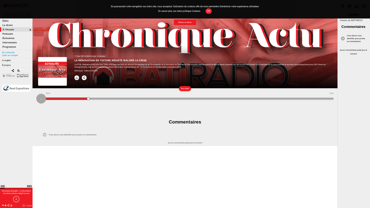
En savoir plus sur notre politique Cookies (179, 11)
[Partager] (84, 77)
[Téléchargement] (76, 77)
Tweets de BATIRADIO (351, 20)
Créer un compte (10, 55)
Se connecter (8, 52)
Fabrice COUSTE (91, 71)
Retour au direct (185, 22)
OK (208, 11)
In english (6, 60)
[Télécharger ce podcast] (11, 205)
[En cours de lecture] (41, 99)
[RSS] (18, 71)
